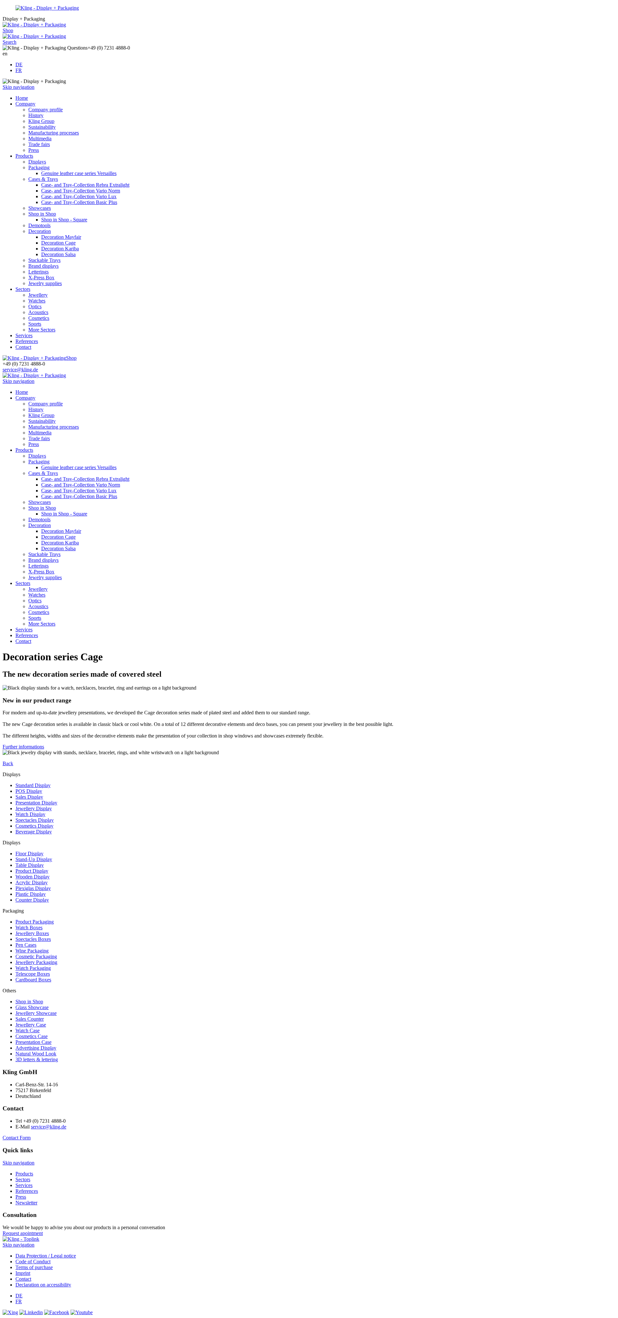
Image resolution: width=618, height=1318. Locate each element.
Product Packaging (34, 921)
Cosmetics (38, 318)
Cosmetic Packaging (36, 956)
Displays (37, 161)
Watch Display (30, 814)
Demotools (39, 225)
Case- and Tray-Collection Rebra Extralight (85, 185)
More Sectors (41, 329)
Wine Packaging (32, 950)
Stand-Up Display (33, 859)
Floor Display (29, 853)
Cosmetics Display (34, 826)
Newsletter (26, 1202)
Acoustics (38, 312)
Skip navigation (18, 87)
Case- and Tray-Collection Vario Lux (79, 196)
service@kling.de (20, 369)
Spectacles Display (34, 820)
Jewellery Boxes (32, 933)
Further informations (23, 746)
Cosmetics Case (31, 1036)
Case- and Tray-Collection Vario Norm (80, 190)
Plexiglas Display (33, 888)
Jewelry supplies (45, 283)
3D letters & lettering (36, 1059)
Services (24, 335)
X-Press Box (41, 277)
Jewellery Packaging (36, 962)
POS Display (28, 791)
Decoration (39, 231)
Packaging (39, 167)
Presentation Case (33, 1042)
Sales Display (29, 797)
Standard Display (33, 785)
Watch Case (27, 1030)
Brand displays (43, 266)
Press (33, 150)
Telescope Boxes (32, 974)
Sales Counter (29, 1019)
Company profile (45, 109)
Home (21, 98)
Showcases (39, 208)
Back (8, 763)
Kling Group (41, 121)
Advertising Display (35, 1048)
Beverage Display (33, 831)
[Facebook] (56, 1312)
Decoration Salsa (58, 254)
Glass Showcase (32, 1007)
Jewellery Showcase (36, 1013)
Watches (36, 300)
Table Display (29, 865)
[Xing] (10, 1312)
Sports (34, 324)
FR (18, 70)
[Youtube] (81, 1312)
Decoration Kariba (60, 248)
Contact (23, 347)
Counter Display (32, 900)
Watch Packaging (33, 968)
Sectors (22, 289)
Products (24, 156)
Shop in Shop (42, 214)
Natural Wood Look (35, 1053)
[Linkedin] (31, 1312)
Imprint (22, 1273)
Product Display (31, 871)
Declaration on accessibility (43, 1284)
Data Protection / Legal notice (45, 1255)
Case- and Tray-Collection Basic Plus (79, 202)
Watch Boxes (28, 927)
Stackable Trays (44, 260)
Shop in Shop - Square (64, 219)
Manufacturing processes (53, 132)
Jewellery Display (33, 808)
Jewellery (38, 295)
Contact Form (17, 1137)
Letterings (38, 271)
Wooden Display (32, 876)
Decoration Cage (58, 243)
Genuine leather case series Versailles (79, 173)
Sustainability (42, 127)
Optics (35, 306)
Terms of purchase (34, 1267)
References (26, 341)
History (35, 115)
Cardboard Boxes (33, 979)
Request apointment (23, 1233)
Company (25, 104)
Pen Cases (25, 945)
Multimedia (40, 138)
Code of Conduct (33, 1261)
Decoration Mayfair (61, 237)
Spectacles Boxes (33, 939)
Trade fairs (39, 144)
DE (19, 64)
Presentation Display (36, 802)
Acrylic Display (31, 882)
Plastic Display (30, 894)
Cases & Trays (43, 179)
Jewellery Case (30, 1024)
